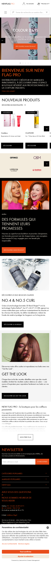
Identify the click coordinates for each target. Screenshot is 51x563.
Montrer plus (25, 437)
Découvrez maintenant (25, 46)
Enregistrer (42, 462)
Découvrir (7, 146)
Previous (2, 40)
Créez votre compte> (8, 91)
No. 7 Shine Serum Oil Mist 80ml (35, 136)
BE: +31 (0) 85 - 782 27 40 (11, 508)
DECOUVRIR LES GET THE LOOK (15, 396)
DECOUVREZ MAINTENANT (14, 250)
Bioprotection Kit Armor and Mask (10, 136)
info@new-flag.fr (12, 515)
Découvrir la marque (13, 324)
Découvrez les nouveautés (12, 105)
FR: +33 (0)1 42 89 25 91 (15, 506)
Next (48, 40)
